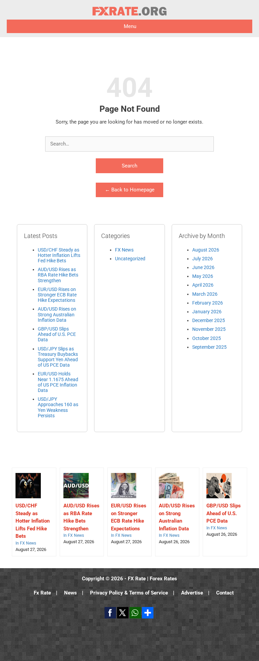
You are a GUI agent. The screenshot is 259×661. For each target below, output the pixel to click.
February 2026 (207, 303)
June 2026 (203, 267)
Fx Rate (42, 593)
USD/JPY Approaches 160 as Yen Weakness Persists (58, 407)
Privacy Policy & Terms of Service (129, 593)
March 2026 (205, 294)
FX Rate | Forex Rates (152, 579)
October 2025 (206, 338)
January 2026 (207, 311)
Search (129, 166)
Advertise (192, 593)
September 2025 (209, 347)
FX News (124, 250)
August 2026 (205, 250)
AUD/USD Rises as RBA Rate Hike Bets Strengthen (58, 275)
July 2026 (202, 258)
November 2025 (209, 329)
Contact (225, 593)
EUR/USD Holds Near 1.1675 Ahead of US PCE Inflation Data (58, 382)
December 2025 (208, 320)
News (70, 593)
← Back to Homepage (129, 190)
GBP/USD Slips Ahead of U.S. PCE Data (57, 334)
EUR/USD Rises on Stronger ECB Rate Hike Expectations (57, 295)
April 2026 (202, 285)
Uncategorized (130, 258)
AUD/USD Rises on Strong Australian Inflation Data (57, 314)
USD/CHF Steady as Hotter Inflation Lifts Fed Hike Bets (59, 255)
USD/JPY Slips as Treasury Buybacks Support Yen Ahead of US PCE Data (58, 357)
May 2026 (202, 276)
